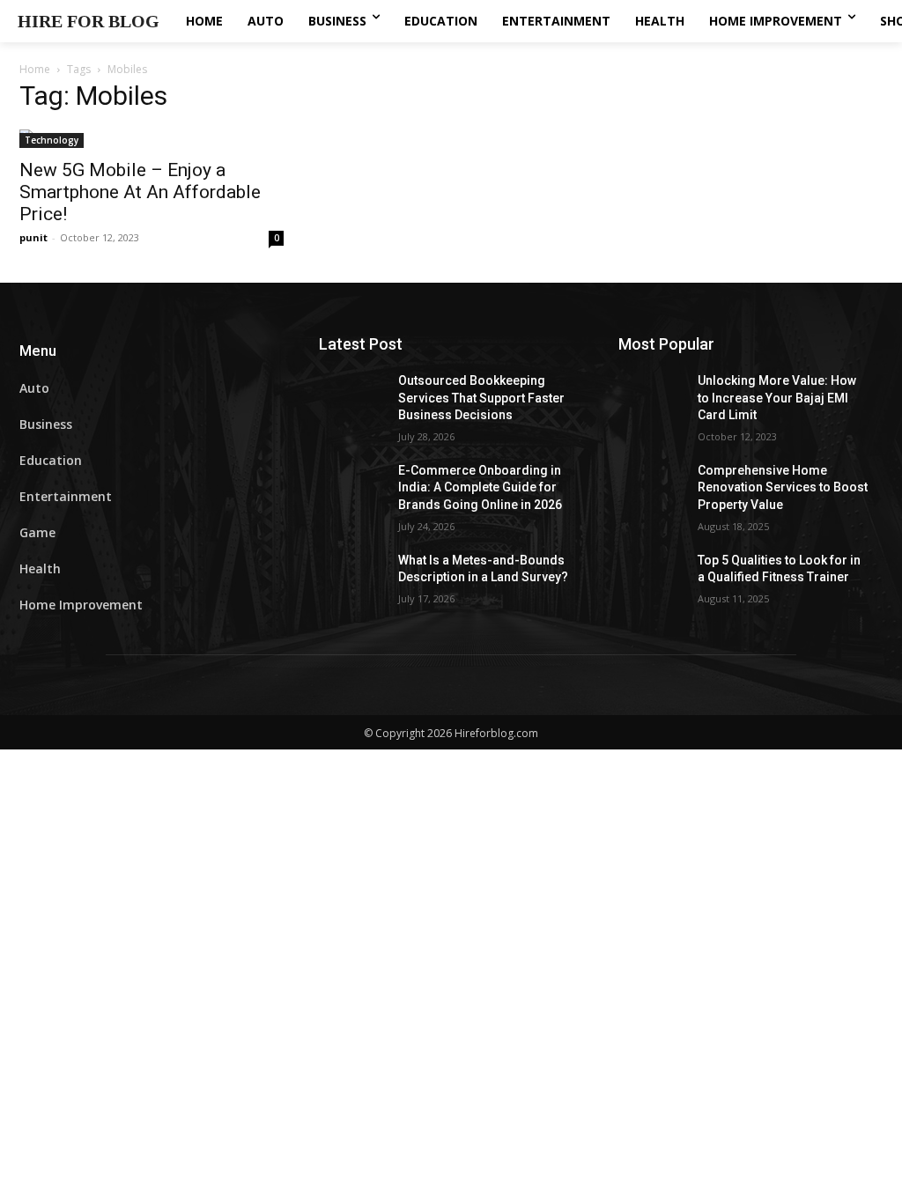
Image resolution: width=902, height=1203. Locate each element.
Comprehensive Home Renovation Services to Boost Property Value (783, 487)
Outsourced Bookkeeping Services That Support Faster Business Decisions (481, 397)
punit (33, 237)
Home (34, 69)
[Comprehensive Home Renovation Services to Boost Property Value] (658, 490)
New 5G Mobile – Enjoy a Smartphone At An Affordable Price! (140, 192)
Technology (51, 140)
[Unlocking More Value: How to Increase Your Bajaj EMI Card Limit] (658, 400)
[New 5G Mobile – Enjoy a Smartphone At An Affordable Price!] (151, 138)
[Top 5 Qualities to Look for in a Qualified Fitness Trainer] (658, 580)
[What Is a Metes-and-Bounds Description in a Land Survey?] (358, 580)
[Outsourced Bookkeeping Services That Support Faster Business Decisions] (358, 400)
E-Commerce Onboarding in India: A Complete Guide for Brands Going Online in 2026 (480, 487)
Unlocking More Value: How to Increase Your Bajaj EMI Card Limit (777, 397)
